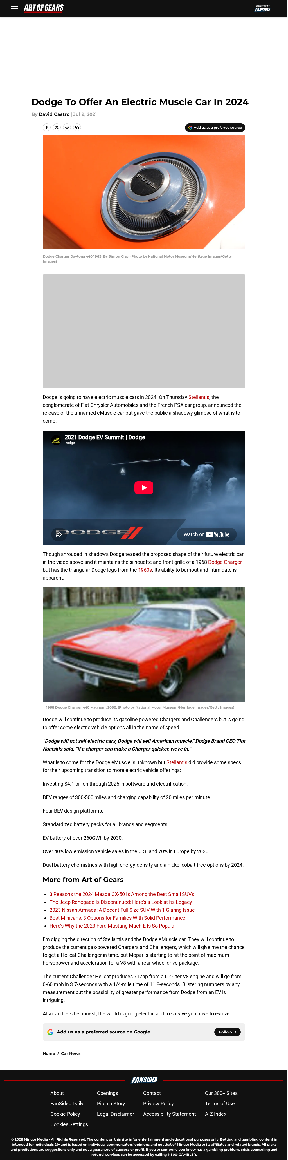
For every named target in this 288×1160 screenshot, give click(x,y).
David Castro (54, 114)
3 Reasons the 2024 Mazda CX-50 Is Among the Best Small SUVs (122, 894)
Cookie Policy (65, 1114)
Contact (152, 1093)
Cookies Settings (69, 1124)
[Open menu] (14, 8)
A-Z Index (215, 1114)
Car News (70, 1053)
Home (49, 1053)
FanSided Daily (67, 1103)
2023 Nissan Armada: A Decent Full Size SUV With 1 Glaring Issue (122, 910)
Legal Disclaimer (115, 1114)
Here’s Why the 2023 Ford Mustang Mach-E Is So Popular (113, 926)
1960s (145, 570)
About (57, 1093)
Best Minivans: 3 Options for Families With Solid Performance (117, 918)
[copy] (77, 127)
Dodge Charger (225, 562)
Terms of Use (220, 1103)
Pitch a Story (111, 1103)
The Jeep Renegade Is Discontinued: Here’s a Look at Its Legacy (121, 902)
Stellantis (198, 397)
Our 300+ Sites (221, 1093)
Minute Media (36, 1139)
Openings (107, 1093)
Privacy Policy (158, 1103)
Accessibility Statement (169, 1114)
